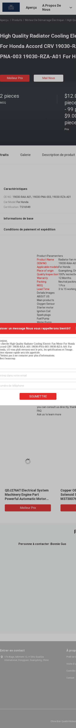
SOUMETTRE (38, 396)
